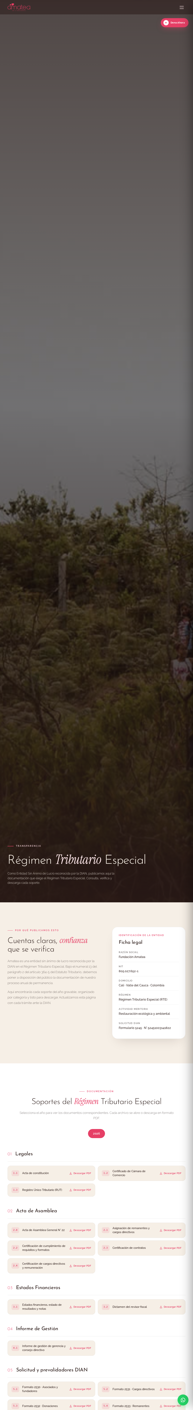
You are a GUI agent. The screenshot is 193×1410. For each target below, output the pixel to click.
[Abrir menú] (181, 7)
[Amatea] (19, 7)
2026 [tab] (96, 1133)
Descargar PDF (82, 1173)
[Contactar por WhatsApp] (183, 1399)
